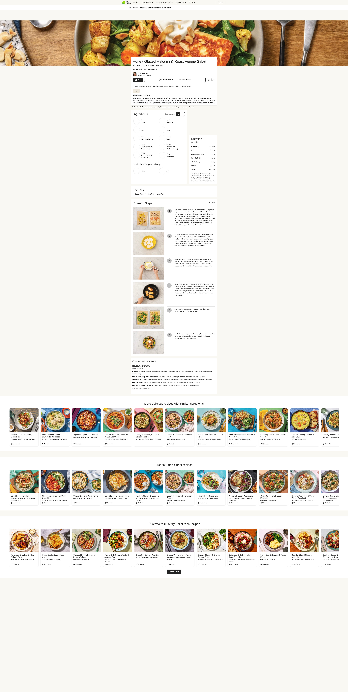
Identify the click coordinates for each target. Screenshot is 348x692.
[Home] (130, 7)
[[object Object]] (208, 80)
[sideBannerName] (203, 121)
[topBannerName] (174, 15)
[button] (159, 114)
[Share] (213, 80)
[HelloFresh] (126, 2)
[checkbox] (133, 69)
